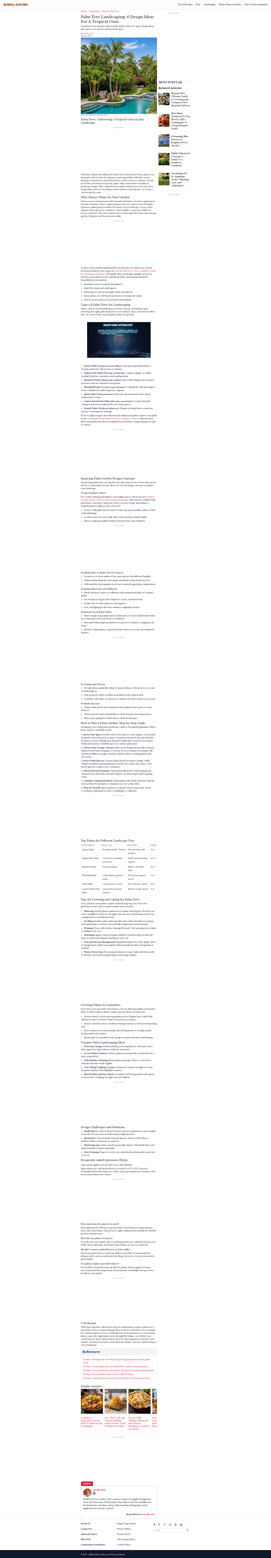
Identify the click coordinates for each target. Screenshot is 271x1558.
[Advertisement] (119, 145)
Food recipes (185, 4)
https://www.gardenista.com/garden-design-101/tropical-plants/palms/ (119, 1370)
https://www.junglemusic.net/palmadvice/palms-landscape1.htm (116, 1366)
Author (87, 1484)
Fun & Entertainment (256, 4)
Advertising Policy (126, 1539)
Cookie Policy (124, 1545)
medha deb (99, 1490)
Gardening (209, 4)
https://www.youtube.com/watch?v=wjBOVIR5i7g (109, 1374)
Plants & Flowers (110, 11)
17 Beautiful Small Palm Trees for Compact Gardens (112, 418)
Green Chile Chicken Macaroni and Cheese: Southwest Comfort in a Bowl (139, 1423)
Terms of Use (123, 1534)
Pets (198, 4)
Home (84, 11)
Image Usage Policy (126, 1523)
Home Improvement (230, 4)
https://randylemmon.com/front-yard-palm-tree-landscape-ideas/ (118, 1378)
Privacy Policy (124, 1529)
